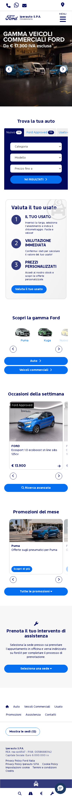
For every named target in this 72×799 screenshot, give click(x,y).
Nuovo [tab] (13, 132)
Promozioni (13, 714)
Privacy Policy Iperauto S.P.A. (22, 764)
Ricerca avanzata (37, 487)
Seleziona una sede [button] (35, 668)
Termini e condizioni (44, 768)
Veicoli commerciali (34, 370)
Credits (10, 771)
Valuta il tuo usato (29, 289)
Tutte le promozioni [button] (35, 591)
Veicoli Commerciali (37, 706)
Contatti (50, 714)
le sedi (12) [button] (22, 731)
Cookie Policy (50, 764)
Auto (34, 361)
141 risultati (34, 179)
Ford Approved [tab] (40, 132)
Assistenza (33, 714)
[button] (20, 794)
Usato (58, 706)
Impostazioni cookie (18, 768)
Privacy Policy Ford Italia (20, 761)
